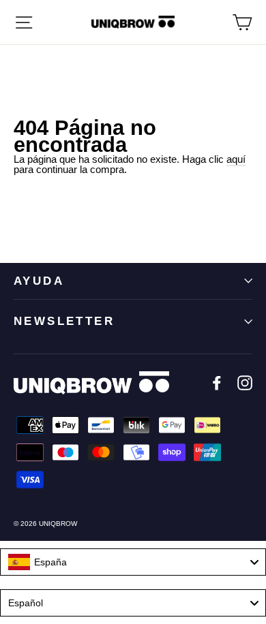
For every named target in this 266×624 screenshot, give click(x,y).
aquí (236, 159)
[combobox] (133, 562)
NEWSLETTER (64, 321)
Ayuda (39, 281)
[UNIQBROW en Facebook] (216, 382)
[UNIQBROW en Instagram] (244, 382)
